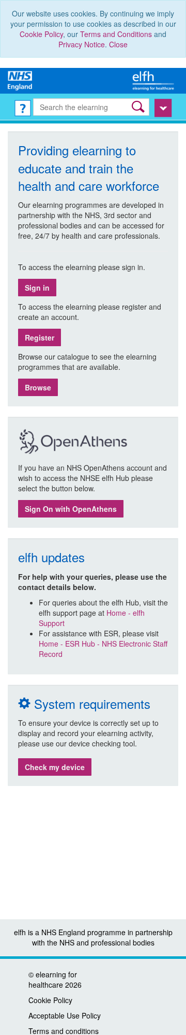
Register (39, 337)
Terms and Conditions (116, 34)
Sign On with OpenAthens (71, 509)
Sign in (37, 287)
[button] (139, 107)
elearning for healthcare (52, 979)
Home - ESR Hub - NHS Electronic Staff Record (103, 648)
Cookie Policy (41, 34)
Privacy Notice (81, 44)
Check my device (55, 767)
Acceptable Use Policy (64, 1015)
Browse (38, 387)
